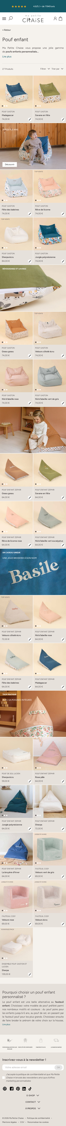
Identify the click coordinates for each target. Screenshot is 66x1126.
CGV (22, 1122)
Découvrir (9, 164)
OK (58, 1067)
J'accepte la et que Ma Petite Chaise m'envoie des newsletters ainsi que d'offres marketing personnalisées (33, 1077)
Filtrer (43, 69)
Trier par (55, 69)
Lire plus (6, 56)
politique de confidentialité (30, 1074)
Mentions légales (9, 1122)
